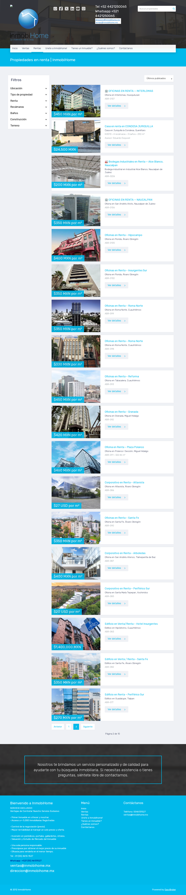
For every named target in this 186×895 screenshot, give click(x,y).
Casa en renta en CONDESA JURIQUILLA (129, 126)
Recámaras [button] (17, 107)
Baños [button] (14, 113)
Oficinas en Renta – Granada (121, 411)
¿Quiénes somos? (106, 48)
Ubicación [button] (16, 88)
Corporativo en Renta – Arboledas (125, 553)
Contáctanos (126, 48)
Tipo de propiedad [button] (21, 94)
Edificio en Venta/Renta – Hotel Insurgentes (131, 623)
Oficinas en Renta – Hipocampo (123, 235)
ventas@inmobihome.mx (30, 866)
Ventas (25, 48)
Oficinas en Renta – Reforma (122, 376)
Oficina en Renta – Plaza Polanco (124, 447)
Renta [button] (14, 101)
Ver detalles (114, 105)
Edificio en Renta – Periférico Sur (124, 694)
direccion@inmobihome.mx (32, 871)
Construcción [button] (18, 119)
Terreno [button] (14, 125)
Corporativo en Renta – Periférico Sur (127, 588)
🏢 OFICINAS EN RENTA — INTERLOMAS (129, 91)
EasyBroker (170, 889)
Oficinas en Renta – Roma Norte (124, 305)
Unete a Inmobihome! (56, 48)
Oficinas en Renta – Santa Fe (122, 517)
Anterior (58, 726)
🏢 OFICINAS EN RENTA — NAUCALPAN (128, 199)
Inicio (15, 48)
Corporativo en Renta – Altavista (124, 482)
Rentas (37, 48)
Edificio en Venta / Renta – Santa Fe (126, 659)
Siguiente (88, 726)
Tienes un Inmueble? (81, 48)
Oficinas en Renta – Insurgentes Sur (126, 270)
